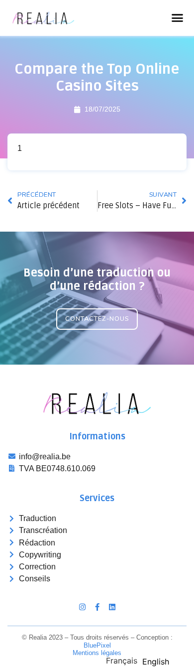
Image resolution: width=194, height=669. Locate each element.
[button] (177, 17)
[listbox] (140, 660)
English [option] (155, 662)
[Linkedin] (112, 607)
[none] (121, 661)
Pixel (97, 645)
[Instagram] (82, 607)
